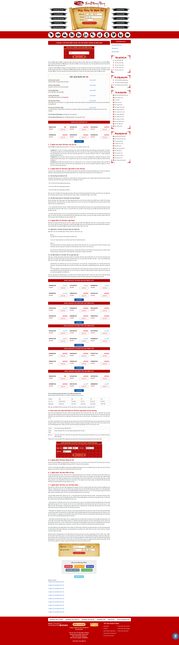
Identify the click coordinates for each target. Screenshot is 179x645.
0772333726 (73, 285)
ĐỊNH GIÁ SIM (111, 619)
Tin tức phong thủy (119, 141)
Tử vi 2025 (117, 100)
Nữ (93, 546)
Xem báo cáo (79, 576)
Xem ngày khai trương (119, 107)
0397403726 (73, 331)
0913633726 (73, 338)
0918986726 (94, 285)
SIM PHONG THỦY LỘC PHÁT (56, 619)
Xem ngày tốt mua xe (119, 116)
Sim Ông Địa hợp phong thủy (121, 85)
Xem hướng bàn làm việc (120, 138)
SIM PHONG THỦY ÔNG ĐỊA (88, 619)
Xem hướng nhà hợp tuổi (120, 160)
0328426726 (73, 308)
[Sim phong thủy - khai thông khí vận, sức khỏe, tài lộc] (89, 4)
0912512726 (52, 308)
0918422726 (52, 285)
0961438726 (94, 308)
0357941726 (94, 293)
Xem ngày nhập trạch (119, 114)
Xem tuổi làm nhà (118, 153)
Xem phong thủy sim (79, 553)
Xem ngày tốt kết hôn (119, 109)
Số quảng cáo (79, 566)
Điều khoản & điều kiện (109, 631)
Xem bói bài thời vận (119, 121)
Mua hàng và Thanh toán (110, 633)
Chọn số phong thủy (89, 23)
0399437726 (52, 361)
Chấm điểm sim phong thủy (58, 27)
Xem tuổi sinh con (119, 157)
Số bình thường (87, 570)
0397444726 (94, 127)
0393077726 (94, 353)
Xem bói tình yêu (118, 126)
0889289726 (94, 384)
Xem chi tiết (93, 80)
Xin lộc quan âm (118, 102)
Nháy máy (90, 566)
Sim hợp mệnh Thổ (120, 27)
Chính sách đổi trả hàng (124, 628)
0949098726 (94, 338)
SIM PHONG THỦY (101, 619)
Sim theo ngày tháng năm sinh (121, 95)
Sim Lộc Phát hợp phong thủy (121, 80)
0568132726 (52, 127)
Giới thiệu (106, 626)
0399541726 (73, 361)
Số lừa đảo (68, 566)
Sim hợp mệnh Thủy (121, 18)
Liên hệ (106, 628)
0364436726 (73, 135)
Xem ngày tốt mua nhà (120, 111)
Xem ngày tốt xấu (118, 104)
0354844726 (52, 135)
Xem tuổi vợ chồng (119, 155)
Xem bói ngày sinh (119, 123)
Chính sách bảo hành (123, 631)
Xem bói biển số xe (119, 97)
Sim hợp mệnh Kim (120, 9)
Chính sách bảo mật (109, 635)
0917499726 (94, 331)
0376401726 (73, 127)
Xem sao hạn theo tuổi (120, 148)
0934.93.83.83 (79, 624)
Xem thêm (79, 141)
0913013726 (52, 331)
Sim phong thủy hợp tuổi (120, 136)
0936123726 (52, 338)
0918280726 (52, 293)
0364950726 (94, 135)
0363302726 (52, 316)
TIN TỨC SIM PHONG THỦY (123, 619)
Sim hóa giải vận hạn (58, 23)
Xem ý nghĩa (79, 56)
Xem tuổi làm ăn (118, 150)
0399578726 (94, 316)
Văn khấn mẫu (118, 145)
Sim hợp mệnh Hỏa (120, 23)
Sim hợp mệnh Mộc (120, 14)
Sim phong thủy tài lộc (58, 14)
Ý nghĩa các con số (119, 143)
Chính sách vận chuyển (123, 626)
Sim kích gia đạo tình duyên (58, 18)
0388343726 (73, 293)
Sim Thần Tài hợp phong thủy (121, 82)
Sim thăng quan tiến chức (58, 9)
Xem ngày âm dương (119, 119)
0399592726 (73, 316)
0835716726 (73, 384)
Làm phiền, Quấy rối (72, 570)
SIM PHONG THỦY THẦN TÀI (72, 619)
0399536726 (94, 361)
